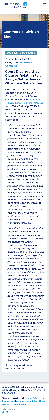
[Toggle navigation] (44, 4)
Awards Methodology (27, 401)
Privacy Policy (31, 398)
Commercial (26, 62)
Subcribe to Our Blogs (21, 53)
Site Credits (20, 404)
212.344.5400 (8, 393)
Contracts (11, 65)
